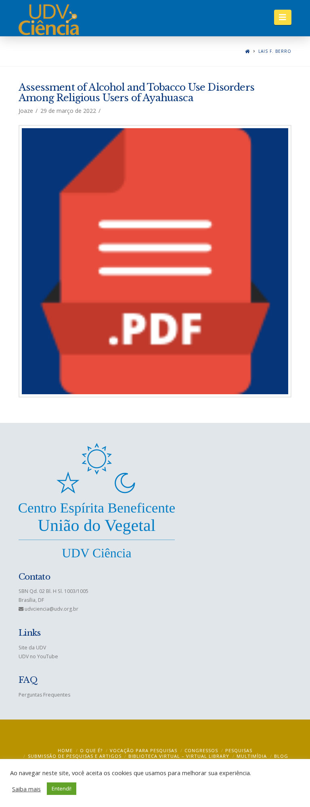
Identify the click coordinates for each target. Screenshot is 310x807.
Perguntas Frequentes (44, 694)
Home (65, 750)
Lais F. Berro (274, 51)
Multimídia (252, 756)
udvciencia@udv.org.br (51, 608)
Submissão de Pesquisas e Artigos (74, 756)
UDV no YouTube (38, 656)
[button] (282, 17)
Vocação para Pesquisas (143, 750)
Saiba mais (26, 788)
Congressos (201, 750)
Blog (281, 756)
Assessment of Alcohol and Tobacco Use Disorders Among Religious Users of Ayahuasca (136, 92)
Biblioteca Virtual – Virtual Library (178, 756)
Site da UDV (32, 647)
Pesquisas (238, 750)
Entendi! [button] (61, 788)
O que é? (91, 750)
